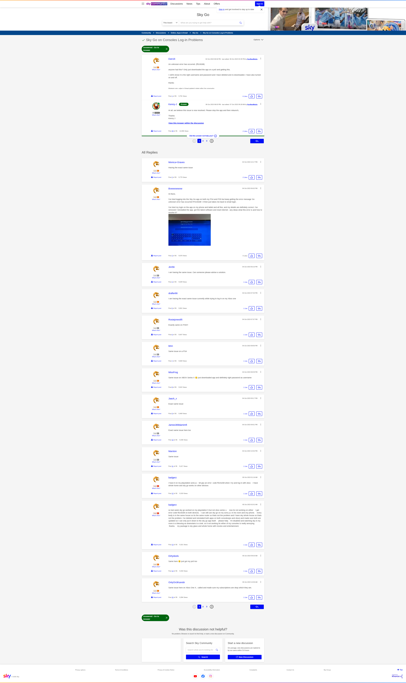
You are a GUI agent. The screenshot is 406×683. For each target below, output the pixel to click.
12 (173, 493)
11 (172, 466)
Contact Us (290, 670)
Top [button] (401, 670)
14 (173, 571)
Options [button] (257, 40)
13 (173, 544)
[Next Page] (212, 141)
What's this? (156, 69)
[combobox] (208, 22)
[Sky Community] (156, 3)
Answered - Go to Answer (155, 48)
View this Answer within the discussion (186, 123)
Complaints (253, 670)
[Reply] (259, 96)
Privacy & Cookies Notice (166, 670)
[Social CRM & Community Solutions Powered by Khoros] (397, 676)
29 (173, 131)
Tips (198, 3)
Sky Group (327, 670)
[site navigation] (143, 4)
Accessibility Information (212, 670)
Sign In (259, 4)
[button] (260, 58)
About (207, 3)
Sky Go (203, 14)
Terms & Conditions (121, 670)
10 (173, 440)
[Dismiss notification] (261, 9)
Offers (217, 3)
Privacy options (80, 670)
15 (173, 597)
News (189, 3)
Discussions (176, 3)
